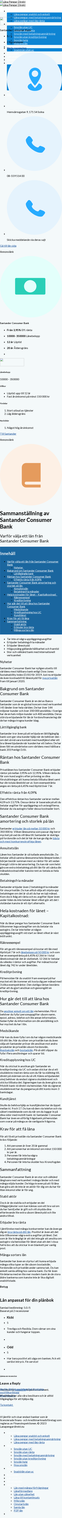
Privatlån (13, 1474)
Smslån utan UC (23, 27)
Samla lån (19, 1507)
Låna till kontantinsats (27, 1497)
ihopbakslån (7, 1050)
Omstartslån (21, 1504)
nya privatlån (50, 677)
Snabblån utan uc (24, 49)
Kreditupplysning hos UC (27, 612)
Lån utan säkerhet (24, 1494)
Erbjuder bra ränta (24, 627)
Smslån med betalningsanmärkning (34, 33)
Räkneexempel (22, 597)
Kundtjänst (20, 615)
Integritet (26, 1389)
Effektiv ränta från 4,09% (28, 579)
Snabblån (13, 1468)
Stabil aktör (20, 624)
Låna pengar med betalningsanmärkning (37, 17)
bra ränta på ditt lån (19, 1231)
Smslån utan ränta (24, 1452)
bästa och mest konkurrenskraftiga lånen (29, 839)
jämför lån (6, 1389)
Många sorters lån (24, 630)
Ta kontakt (6, 1404)
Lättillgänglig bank (23, 573)
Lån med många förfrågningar (31, 1487)
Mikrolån (19, 1500)
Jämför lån (13, 1484)
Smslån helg (21, 40)
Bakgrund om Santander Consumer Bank (30, 570)
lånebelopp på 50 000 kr (35, 952)
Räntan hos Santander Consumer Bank (29, 576)
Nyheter (19, 567)
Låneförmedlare (23, 1491)
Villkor (8, 1392)
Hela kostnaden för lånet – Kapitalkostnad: (32, 594)
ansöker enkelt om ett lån (19, 1011)
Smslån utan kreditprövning (30, 36)
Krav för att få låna (18, 618)
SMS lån (12, 1445)
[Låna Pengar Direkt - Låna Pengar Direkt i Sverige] (12, 3)
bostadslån (26, 1050)
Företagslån (14, 1481)
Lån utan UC (14, 1478)
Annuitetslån (21, 588)
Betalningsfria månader (26, 591)
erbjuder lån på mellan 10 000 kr (31, 828)
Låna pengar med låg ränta (29, 20)
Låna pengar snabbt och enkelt (32, 14)
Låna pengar (15, 10)
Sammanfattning (17, 621)
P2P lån (18, 1510)
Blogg (15, 1392)
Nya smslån (20, 1465)
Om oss (16, 1389)
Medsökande (21, 609)
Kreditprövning (22, 600)
